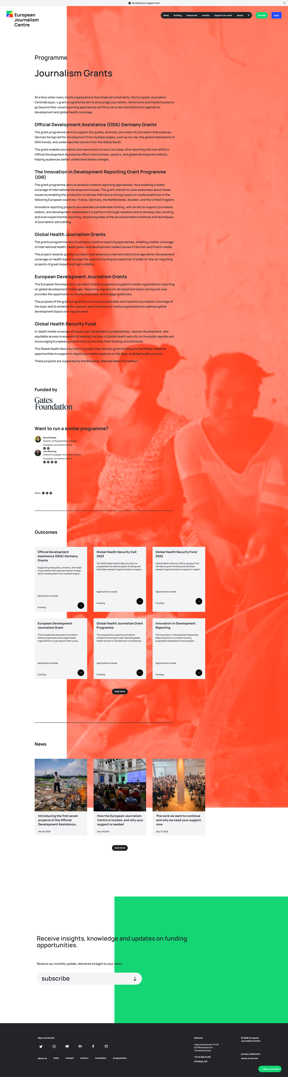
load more (120, 691)
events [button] (205, 15)
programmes (120, 1058)
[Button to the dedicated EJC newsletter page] (106, 1046)
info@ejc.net (200, 1061)
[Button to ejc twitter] (41, 1046)
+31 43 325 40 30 (202, 1057)
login (276, 15)
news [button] (166, 15)
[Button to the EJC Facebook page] (93, 1046)
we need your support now (146, 3)
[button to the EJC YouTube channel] (67, 1046)
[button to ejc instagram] (54, 1046)
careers (84, 1058)
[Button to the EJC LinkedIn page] (80, 1046)
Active (234, 543)
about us (42, 1058)
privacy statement (250, 1054)
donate (262, 15)
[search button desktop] (249, 15)
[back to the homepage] (9, 14)
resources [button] (191, 15)
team (56, 1058)
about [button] (240, 15)
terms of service (249, 1058)
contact (70, 1058)
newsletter (100, 1058)
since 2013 (236, 549)
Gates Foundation (240, 523)
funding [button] (178, 15)
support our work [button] (223, 15)
